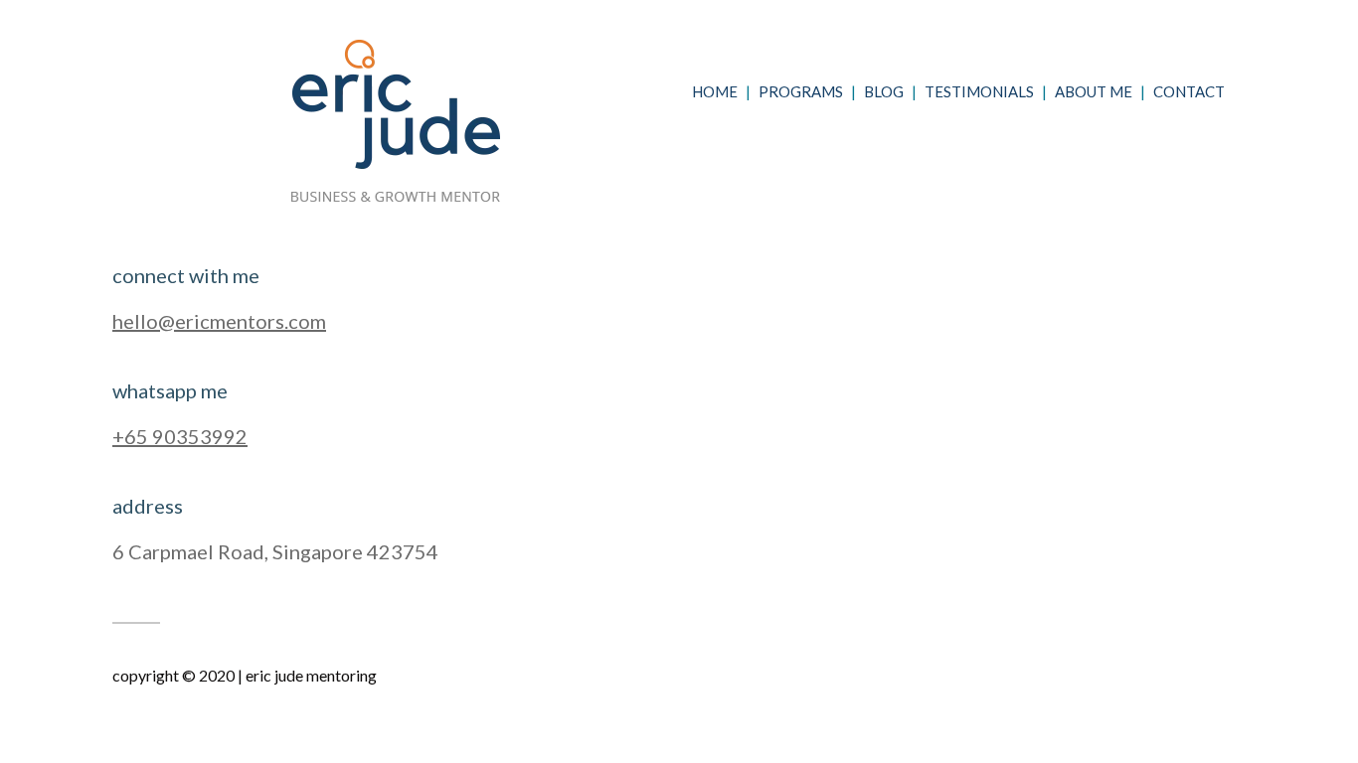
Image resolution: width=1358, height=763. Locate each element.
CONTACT (1189, 91)
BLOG (884, 91)
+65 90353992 (180, 436)
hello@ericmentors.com (219, 321)
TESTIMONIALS (979, 91)
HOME (715, 91)
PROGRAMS (801, 91)
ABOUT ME (1093, 91)
